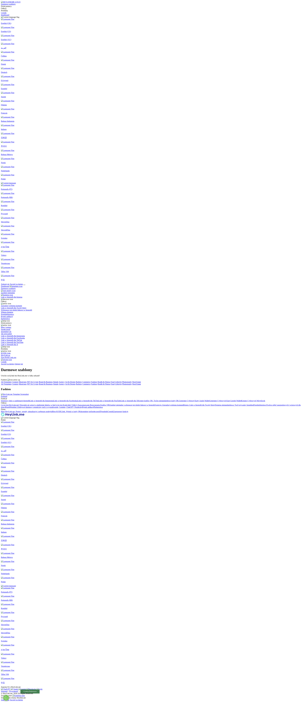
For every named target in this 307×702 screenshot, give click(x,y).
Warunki (4, 691)
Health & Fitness (103, 382)
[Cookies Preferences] (6, 698)
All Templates (6, 382)
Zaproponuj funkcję (120, 411)
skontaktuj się (86, 411)
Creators (15, 382)
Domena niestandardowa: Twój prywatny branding (234, 405)
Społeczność (95, 411)
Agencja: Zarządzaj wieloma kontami (169, 405)
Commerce (86, 382)
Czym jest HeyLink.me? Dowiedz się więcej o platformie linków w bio (28, 405)
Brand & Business (46, 382)
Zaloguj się (5, 284)
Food (113, 382)
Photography (127, 382)
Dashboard (5, 15)
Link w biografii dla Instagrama (41, 401)
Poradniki (104, 411)
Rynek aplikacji (88, 407)
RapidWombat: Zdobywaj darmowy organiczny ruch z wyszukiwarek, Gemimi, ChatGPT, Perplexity (43, 407)
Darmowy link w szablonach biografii (15, 401)
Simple (55, 382)
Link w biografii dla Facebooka (65, 401)
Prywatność (13, 691)
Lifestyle (118, 382)
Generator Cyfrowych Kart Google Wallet (225, 401)
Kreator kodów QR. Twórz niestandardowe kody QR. (158, 401)
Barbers (79, 382)
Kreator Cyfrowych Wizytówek (253, 401)
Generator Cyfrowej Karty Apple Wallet (194, 401)
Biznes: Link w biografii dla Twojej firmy (199, 405)
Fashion (94, 382)
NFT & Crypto (32, 382)
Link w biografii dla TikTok (87, 401)
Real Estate (136, 382)
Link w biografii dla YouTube (109, 401)
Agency (62, 382)
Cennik (3, 13)
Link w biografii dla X (129, 401)
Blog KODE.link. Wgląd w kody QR (66, 411)
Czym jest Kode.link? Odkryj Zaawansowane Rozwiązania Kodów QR (82, 405)
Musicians (23, 382)
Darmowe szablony (8, 4)
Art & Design (70, 382)
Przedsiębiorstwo (259, 405)
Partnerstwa (98, 407)
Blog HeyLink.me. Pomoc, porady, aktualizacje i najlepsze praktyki (26, 411)
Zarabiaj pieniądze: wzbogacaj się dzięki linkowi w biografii (132, 405)
